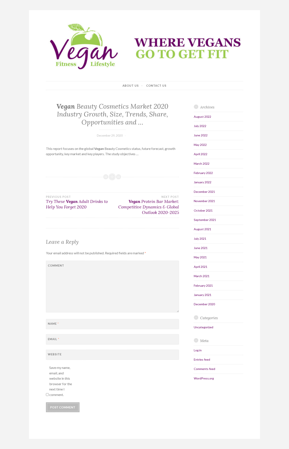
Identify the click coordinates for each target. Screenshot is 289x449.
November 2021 (204, 201)
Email (53, 339)
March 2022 (201, 163)
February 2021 (203, 285)
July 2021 (200, 238)
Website (55, 354)
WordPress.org (204, 378)
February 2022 (203, 173)
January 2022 (202, 182)
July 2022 (200, 126)
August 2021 (202, 229)
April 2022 (200, 154)
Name (53, 323)
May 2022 (200, 144)
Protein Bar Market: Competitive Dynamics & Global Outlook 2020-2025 (148, 205)
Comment (56, 265)
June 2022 (201, 135)
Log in (198, 350)
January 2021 (202, 295)
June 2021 (201, 248)
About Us (130, 85)
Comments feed (204, 369)
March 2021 (201, 276)
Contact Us (156, 85)
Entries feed (202, 359)
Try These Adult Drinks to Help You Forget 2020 (77, 202)
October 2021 (203, 210)
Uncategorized (203, 327)
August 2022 (202, 116)
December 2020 (204, 304)
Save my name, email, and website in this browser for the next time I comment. (60, 381)
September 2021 (205, 220)
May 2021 (200, 257)
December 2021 (204, 191)
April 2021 (200, 266)
